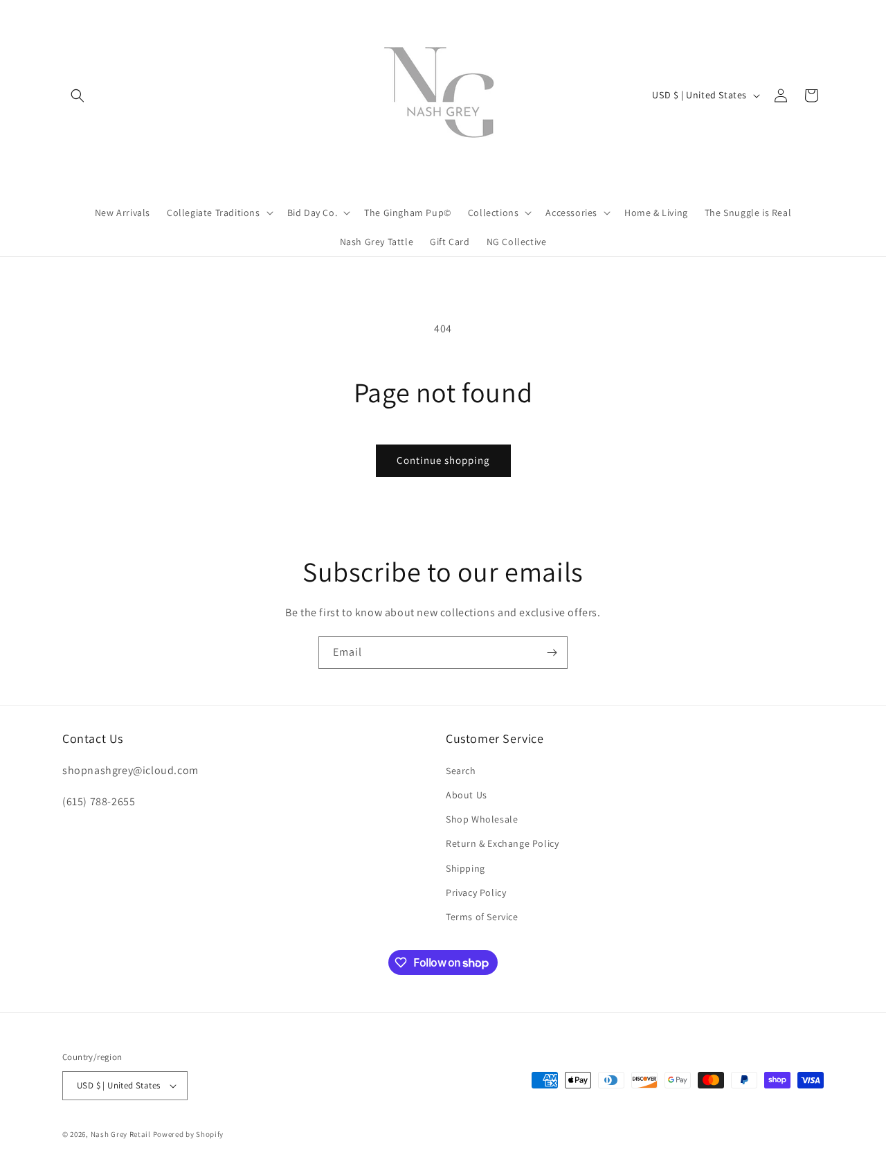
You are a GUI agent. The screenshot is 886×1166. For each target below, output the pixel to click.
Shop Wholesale (482, 819)
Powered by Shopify (188, 1134)
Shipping (465, 868)
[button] (77, 95)
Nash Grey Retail (121, 1134)
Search (461, 770)
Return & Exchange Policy (502, 843)
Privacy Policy (476, 892)
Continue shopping (443, 460)
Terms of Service (482, 917)
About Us (466, 795)
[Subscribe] (551, 652)
